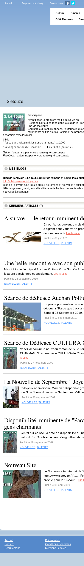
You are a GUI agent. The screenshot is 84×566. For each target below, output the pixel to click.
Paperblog (24, 16)
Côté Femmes (64, 19)
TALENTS (66, 243)
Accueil (8, 3)
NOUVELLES (51, 243)
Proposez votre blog (32, 3)
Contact (9, 544)
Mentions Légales (55, 548)
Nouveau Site (20, 465)
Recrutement (12, 548)
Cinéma (75, 13)
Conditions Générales (58, 544)
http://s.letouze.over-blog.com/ (20, 181)
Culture (60, 13)
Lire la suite (73, 233)
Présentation (52, 540)
